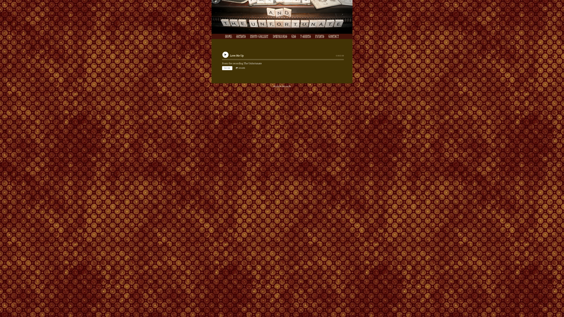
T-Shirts (305, 36)
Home (228, 36)
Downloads (280, 36)
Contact (334, 36)
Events (319, 36)
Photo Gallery (259, 36)
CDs (294, 36)
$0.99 (227, 68)
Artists (241, 36)
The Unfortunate (253, 63)
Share (242, 68)
